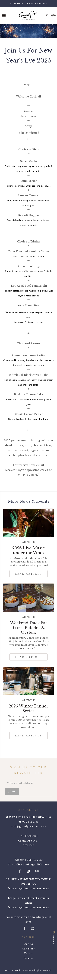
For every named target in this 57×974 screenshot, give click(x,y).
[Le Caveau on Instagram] (32, 928)
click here (42, 864)
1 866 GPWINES (41, 817)
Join (12, 791)
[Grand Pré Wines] (28, 15)
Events (28, 953)
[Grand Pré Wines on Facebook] (20, 871)
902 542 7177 (28, 883)
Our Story (28, 948)
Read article (28, 573)
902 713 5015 (35, 859)
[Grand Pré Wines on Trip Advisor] (37, 871)
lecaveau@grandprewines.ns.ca (28, 888)
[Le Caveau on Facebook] (24, 928)
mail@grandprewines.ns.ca (28, 826)
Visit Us (28, 944)
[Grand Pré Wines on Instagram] (28, 871)
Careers (28, 958)
